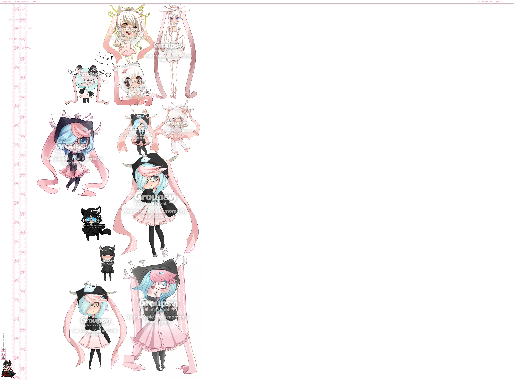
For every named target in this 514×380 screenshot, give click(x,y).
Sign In (500, 2)
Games (33, 2)
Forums (18, 2)
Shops (11, 2)
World (26, 2)
